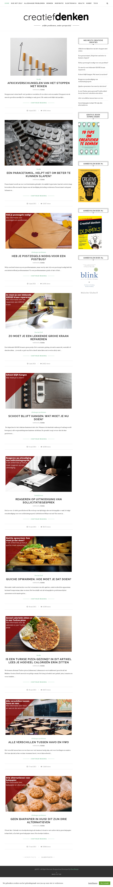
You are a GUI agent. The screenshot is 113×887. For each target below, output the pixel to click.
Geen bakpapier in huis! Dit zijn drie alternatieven (38, 820)
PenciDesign (75, 869)
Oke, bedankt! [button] (104, 883)
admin (42, 89)
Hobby (89, 3)
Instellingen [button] (92, 883)
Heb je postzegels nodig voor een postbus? (39, 257)
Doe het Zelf (16, 3)
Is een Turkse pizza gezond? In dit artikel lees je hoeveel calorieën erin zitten (39, 661)
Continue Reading (39, 103)
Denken (49, 3)
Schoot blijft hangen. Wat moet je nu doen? (38, 417)
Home (7, 3)
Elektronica (70, 3)
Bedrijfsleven (38, 495)
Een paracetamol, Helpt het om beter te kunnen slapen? (39, 174)
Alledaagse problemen (34, 3)
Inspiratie (59, 3)
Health (81, 3)
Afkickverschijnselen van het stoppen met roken (39, 84)
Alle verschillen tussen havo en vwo (38, 742)
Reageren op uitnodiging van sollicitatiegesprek (38, 501)
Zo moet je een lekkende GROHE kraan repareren (39, 337)
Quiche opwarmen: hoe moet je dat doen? (38, 579)
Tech (95, 3)
